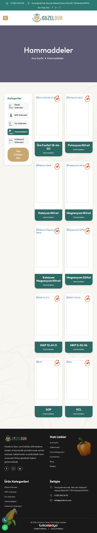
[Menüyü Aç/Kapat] (5, 18)
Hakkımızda (54, 447)
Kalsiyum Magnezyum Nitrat (48, 279)
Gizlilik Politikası (40, 529)
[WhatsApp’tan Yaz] (5, 527)
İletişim (53, 466)
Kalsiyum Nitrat (48, 213)
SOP (48, 409)
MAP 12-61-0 (48, 345)
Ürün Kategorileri (57, 452)
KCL (78, 409)
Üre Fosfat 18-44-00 (48, 146)
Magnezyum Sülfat (79, 277)
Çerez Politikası (57, 529)
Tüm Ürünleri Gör (18, 155)
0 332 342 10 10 (61, 495)
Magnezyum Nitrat (79, 213)
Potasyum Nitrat (79, 145)
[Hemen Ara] (5, 520)
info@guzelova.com (62, 500)
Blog (52, 461)
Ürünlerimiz (54, 457)
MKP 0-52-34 (78, 345)
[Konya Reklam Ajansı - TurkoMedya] (48, 525)
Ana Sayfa (37, 58)
